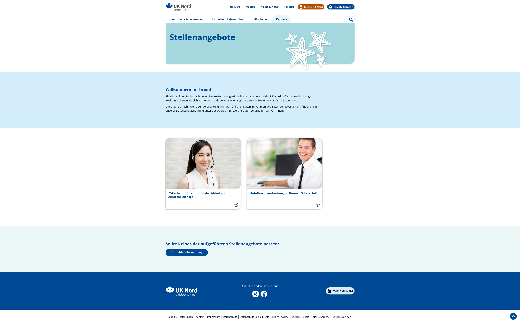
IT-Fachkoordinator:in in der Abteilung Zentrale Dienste (196, 195)
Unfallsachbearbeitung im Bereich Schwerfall (283, 193)
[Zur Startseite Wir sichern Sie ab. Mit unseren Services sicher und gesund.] (178, 7)
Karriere (282, 19)
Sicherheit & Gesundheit (228, 19)
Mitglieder (260, 19)
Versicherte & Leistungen (187, 19)
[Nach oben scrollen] (513, 316)
